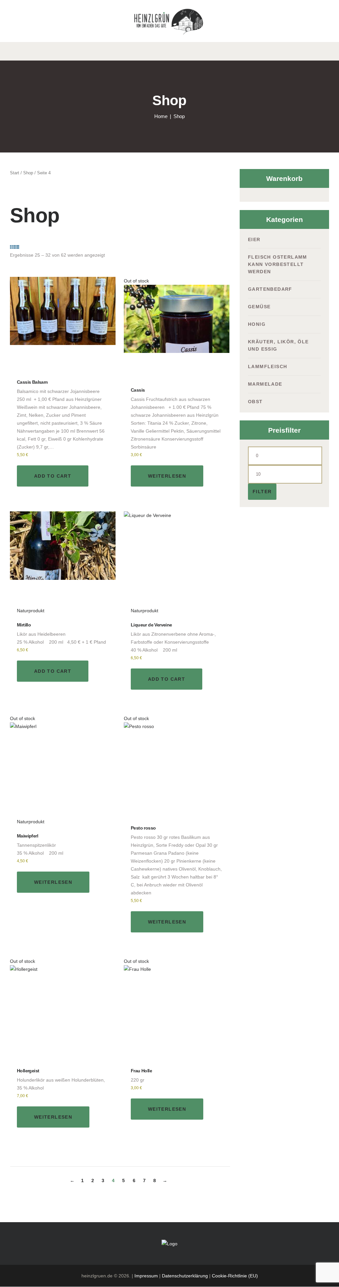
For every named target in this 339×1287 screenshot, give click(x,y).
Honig (257, 324)
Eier (254, 239)
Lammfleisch (267, 366)
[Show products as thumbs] (12, 247)
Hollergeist (28, 1070)
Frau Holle (141, 1070)
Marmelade (265, 384)
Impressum (146, 1275)
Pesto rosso (143, 828)
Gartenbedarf (270, 289)
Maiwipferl (27, 835)
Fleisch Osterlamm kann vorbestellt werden (277, 264)
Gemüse (259, 306)
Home (161, 116)
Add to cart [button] (52, 476)
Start (14, 172)
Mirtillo (24, 624)
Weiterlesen (167, 476)
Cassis (138, 390)
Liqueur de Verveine (151, 624)
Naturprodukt (30, 610)
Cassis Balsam (32, 382)
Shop (28, 172)
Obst (255, 401)
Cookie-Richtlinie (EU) (235, 1275)
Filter (262, 491)
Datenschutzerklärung (185, 1275)
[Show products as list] (17, 247)
